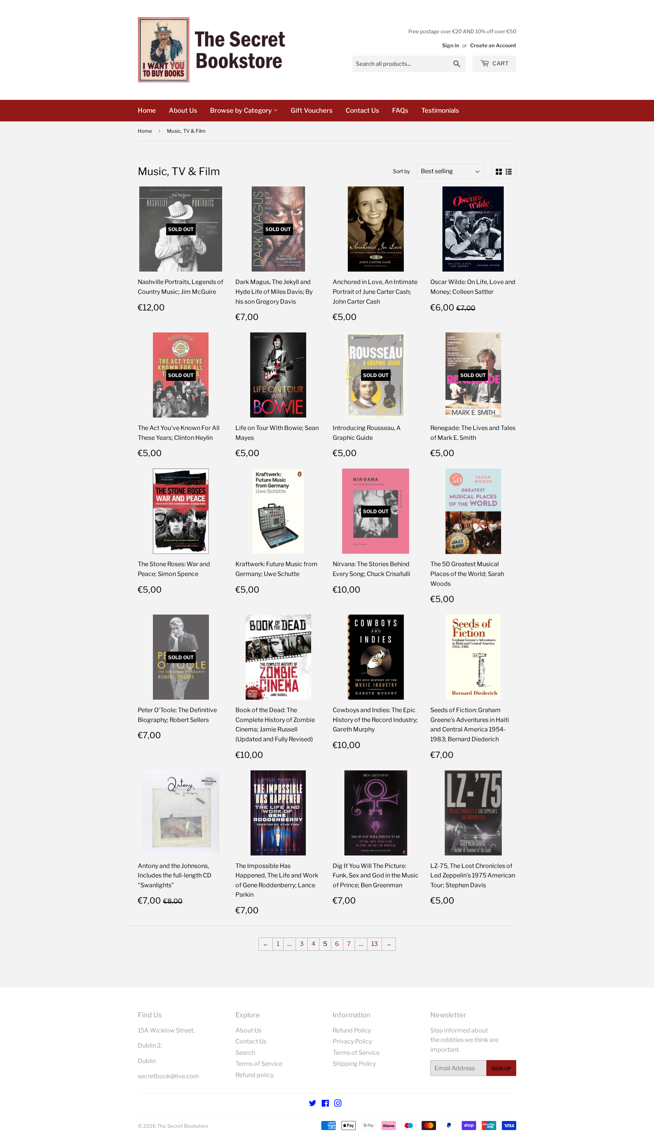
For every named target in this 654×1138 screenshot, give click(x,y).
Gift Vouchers (312, 110)
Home (147, 110)
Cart (500, 63)
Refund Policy (352, 1030)
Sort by (401, 171)
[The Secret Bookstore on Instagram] (338, 1104)
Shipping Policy (354, 1063)
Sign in (450, 45)
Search (245, 1052)
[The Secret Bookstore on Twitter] (312, 1104)
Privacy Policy (352, 1041)
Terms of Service (258, 1063)
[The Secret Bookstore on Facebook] (325, 1104)
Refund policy (254, 1075)
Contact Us (362, 110)
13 (374, 943)
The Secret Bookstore (183, 1126)
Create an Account (493, 45)
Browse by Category (241, 110)
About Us (183, 110)
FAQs (400, 110)
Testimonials (440, 110)
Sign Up (501, 1068)
